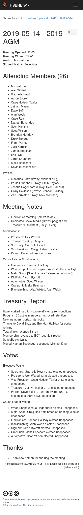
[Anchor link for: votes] (21, 355)
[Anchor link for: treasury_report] (50, 301)
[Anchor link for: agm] (23, 40)
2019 (54, 18)
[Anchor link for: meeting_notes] (45, 206)
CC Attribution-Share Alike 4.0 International (23, 505)
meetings (31, 18)
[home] (21, 18)
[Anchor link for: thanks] (26, 447)
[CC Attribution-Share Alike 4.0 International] (11, 493)
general (43, 18)
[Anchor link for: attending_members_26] (71, 75)
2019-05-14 (66, 18)
